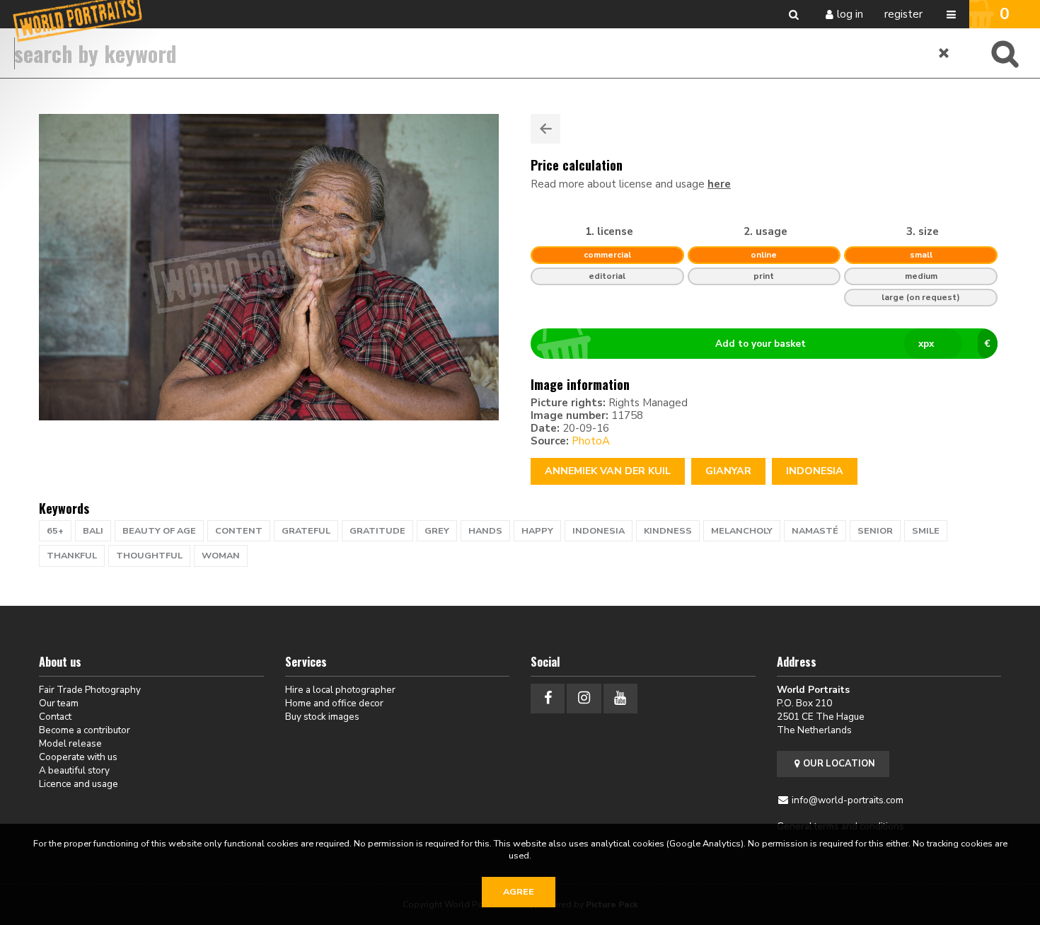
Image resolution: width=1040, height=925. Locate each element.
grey (436, 530)
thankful (72, 555)
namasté (815, 530)
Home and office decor (334, 703)
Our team (59, 703)
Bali (93, 530)
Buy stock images (322, 716)
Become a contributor (84, 730)
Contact (55, 716)
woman (221, 555)
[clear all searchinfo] (944, 53)
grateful (306, 530)
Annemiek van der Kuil (608, 471)
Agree (518, 891)
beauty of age (159, 530)
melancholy (742, 530)
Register (903, 14)
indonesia (598, 530)
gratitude (377, 530)
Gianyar (728, 471)
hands (485, 530)
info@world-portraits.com (847, 800)
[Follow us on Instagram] (584, 698)
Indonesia (814, 471)
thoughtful (149, 555)
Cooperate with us (78, 757)
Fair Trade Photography (90, 689)
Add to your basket (852, 343)
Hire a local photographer (340, 689)
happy (537, 530)
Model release (70, 743)
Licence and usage (78, 784)
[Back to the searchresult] (545, 129)
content (238, 530)
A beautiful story (74, 770)
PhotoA (591, 441)
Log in (850, 14)
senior (875, 530)
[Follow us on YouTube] (620, 698)
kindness (668, 530)
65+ (55, 530)
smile (926, 530)
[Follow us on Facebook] (548, 698)
